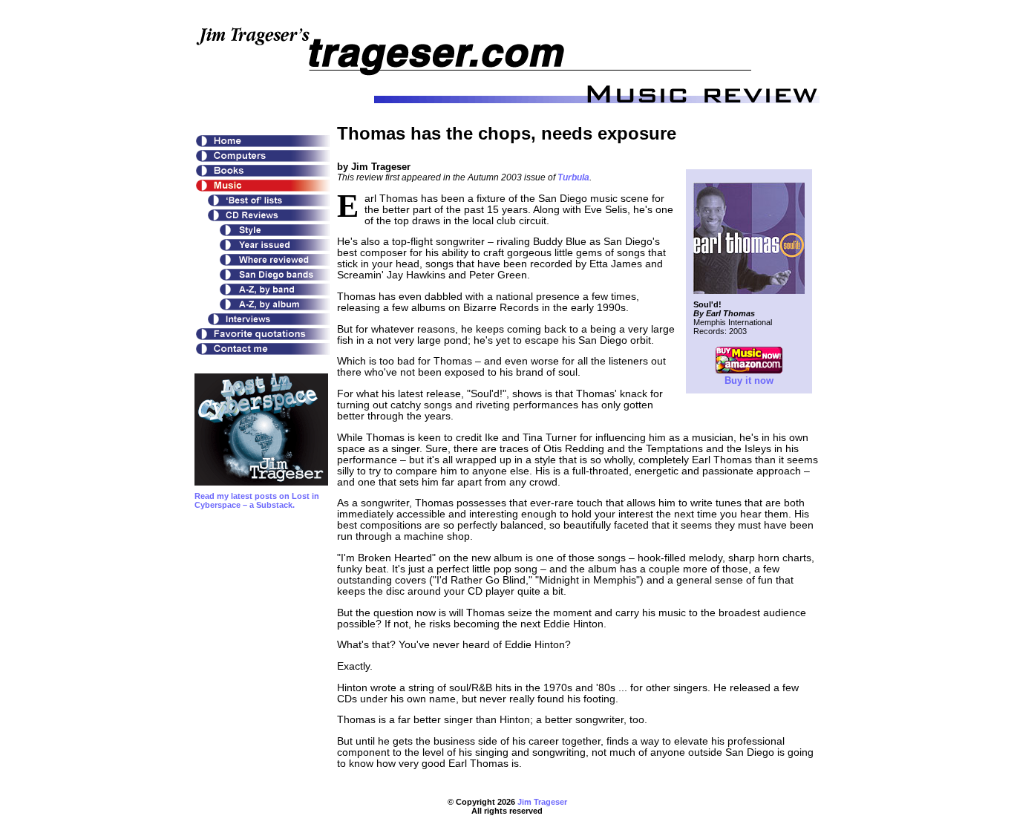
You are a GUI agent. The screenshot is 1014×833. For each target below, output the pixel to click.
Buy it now (748, 380)
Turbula (573, 177)
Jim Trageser (542, 801)
